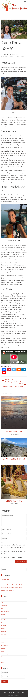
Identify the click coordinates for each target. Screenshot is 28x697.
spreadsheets (4, 645)
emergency (4, 614)
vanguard (3, 659)
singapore (3, 642)
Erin (5, 54)
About (23, 692)
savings (3, 639)
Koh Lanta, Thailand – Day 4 (14, 431)
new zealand (4, 634)
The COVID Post (5, 579)
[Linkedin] (23, 369)
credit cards (4, 605)
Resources (13, 692)
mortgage (3, 631)
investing (3, 625)
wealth (3, 662)
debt (2, 608)
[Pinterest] (9, 369)
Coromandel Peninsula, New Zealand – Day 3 (11, 582)
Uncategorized (4, 657)
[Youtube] (4, 372)
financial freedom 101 (6, 617)
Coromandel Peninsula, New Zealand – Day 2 (11, 584)
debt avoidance (5, 611)
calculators (3, 603)
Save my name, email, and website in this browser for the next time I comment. (13, 546)
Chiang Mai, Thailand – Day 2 (14, 501)
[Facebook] (4, 369)
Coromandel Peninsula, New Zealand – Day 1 (11, 587)
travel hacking (4, 654)
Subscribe (18, 692)
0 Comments (20, 56)
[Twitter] (14, 369)
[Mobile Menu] (25, 8)
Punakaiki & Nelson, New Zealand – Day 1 (14, 459)
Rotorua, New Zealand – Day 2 (8, 590)
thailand (6, 56)
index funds (4, 620)
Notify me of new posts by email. (13, 557)
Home (5, 692)
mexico (3, 628)
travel (11, 56)
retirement (3, 637)
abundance (4, 600)
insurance (3, 622)
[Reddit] (18, 369)
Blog (9, 692)
